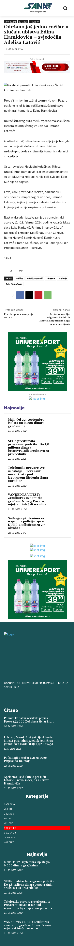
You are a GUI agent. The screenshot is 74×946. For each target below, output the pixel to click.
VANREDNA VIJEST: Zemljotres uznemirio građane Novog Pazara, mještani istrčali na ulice (27, 500)
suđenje (63, 278)
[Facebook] (20, 295)
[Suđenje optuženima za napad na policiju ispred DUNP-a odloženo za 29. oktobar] (59, 523)
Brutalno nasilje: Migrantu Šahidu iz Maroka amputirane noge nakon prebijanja (54, 319)
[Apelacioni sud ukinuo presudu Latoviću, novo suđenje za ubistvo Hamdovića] (63, 781)
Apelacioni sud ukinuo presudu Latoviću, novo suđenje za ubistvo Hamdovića (27, 780)
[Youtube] (49, 697)
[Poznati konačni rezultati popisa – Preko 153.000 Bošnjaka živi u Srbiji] (63, 722)
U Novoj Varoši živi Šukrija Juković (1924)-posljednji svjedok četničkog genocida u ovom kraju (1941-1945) (28, 741)
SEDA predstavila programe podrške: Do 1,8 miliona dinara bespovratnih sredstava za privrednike (28, 447)
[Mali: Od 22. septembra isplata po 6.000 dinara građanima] (59, 425)
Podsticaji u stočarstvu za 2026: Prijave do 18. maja (26, 759)
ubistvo (51, 278)
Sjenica (23, 22)
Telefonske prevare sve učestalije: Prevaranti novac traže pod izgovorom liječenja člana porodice (28, 474)
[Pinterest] (38, 295)
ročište (19, 278)
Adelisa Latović (35, 278)
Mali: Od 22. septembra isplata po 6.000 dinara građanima (26, 423)
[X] (29, 295)
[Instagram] (37, 697)
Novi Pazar (11, 22)
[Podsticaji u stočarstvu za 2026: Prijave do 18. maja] (63, 762)
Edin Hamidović (14, 283)
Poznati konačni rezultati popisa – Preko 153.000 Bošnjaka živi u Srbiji (29, 720)
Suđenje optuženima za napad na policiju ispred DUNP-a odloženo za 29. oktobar (27, 523)
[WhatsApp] (48, 295)
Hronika (34, 22)
